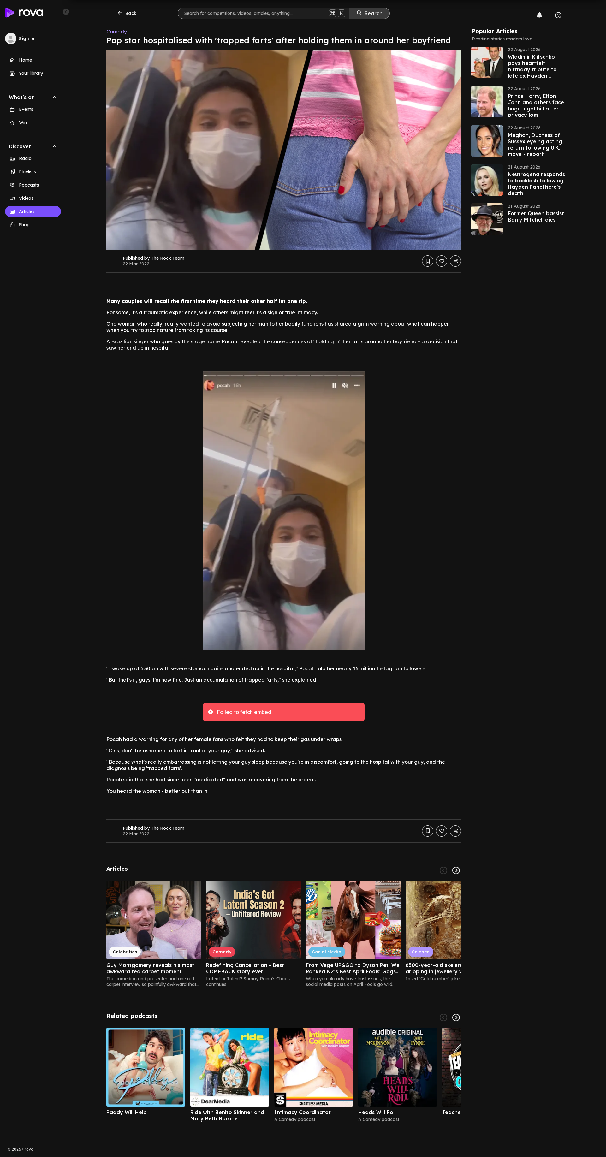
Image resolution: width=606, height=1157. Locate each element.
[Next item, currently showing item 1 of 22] (456, 870)
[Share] (455, 261)
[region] (283, 934)
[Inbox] (539, 15)
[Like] (441, 261)
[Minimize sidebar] (66, 12)
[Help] (558, 15)
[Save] (427, 261)
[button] (518, 62)
